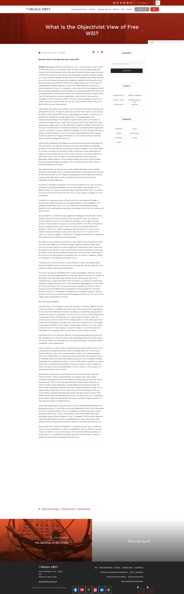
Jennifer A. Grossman (134, 95)
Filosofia (118, 133)
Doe (154, 9)
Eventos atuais (134, 133)
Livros (131, 572)
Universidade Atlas (78, 9)
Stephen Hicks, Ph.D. (118, 95)
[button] (144, 3)
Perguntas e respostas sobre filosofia (114, 572)
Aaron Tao (135, 104)
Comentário (118, 128)
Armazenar (139, 572)
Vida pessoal (118, 137)
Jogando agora (103, 9)
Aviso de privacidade (135, 576)
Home (152, 42)
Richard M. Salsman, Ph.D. (135, 100)
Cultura (118, 142)
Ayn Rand (54, 187)
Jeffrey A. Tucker (118, 100)
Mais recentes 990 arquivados (132, 581)
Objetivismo (68, 509)
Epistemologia (50, 509)
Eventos (92, 9)
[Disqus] (71, 476)
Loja (122, 9)
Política (134, 128)
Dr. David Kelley (119, 104)
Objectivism (50, 67)
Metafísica (84, 509)
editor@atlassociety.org (48, 582)
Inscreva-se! (142, 9)
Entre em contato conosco (116, 576)
